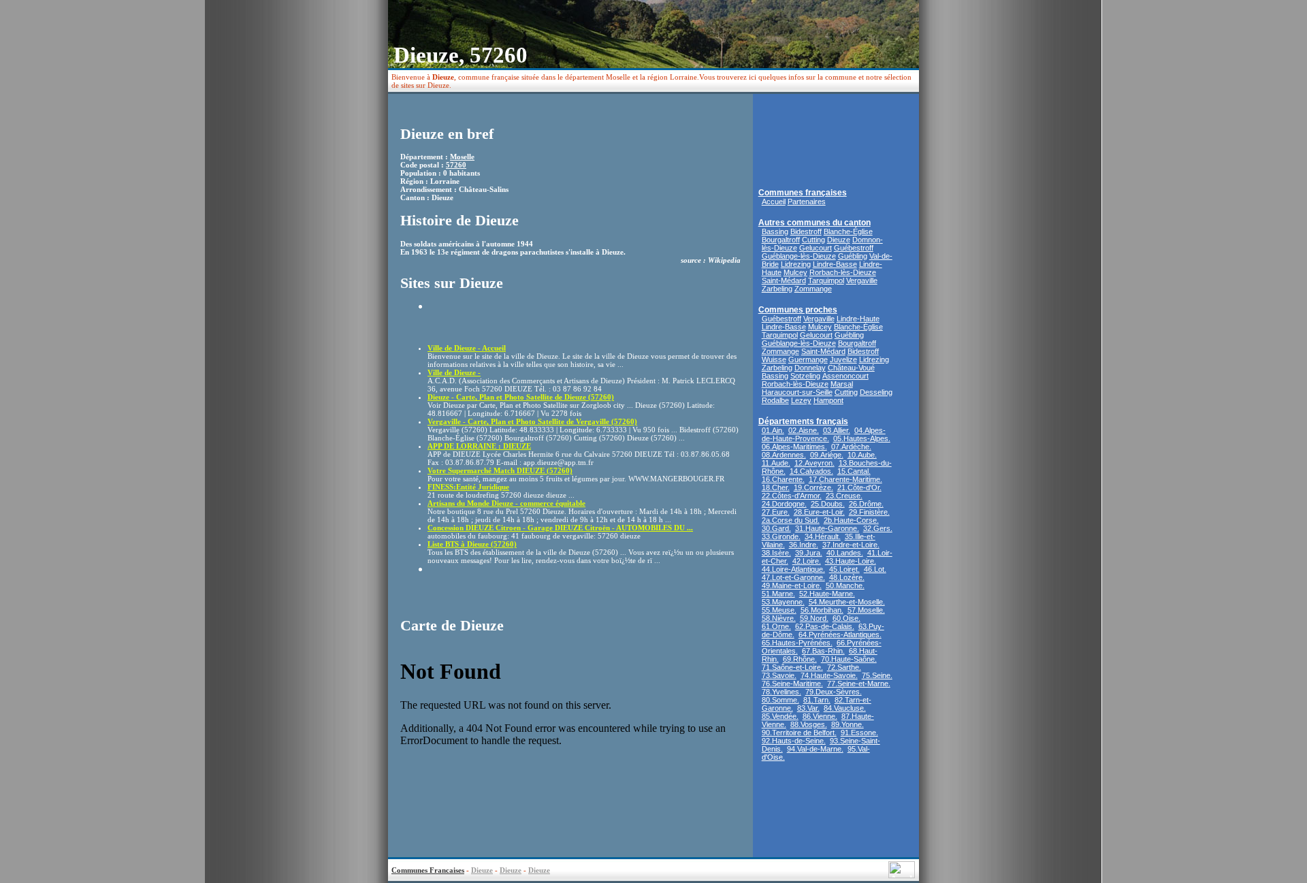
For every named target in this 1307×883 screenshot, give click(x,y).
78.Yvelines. (781, 692)
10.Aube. (862, 455)
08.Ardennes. (784, 455)
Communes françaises (802, 192)
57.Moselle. (866, 610)
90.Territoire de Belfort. (799, 732)
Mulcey (795, 272)
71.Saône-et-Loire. (792, 667)
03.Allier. (836, 430)
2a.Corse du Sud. (791, 520)
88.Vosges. (808, 724)
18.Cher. (776, 487)
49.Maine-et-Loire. (792, 585)
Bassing (775, 231)
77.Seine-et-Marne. (858, 683)
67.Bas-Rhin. (823, 651)
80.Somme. (780, 700)
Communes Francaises (427, 870)
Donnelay (810, 368)
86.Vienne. (820, 716)
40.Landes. (844, 553)
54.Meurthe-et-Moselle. (847, 602)
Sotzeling (805, 376)
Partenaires (807, 201)
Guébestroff (853, 248)
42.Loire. (806, 561)
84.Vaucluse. (845, 708)
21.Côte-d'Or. (859, 487)
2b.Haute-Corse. (851, 520)
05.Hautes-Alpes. (861, 438)
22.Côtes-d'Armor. (792, 496)
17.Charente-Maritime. (845, 479)
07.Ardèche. (851, 447)
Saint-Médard (784, 280)
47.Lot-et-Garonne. (793, 577)
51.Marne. (778, 594)
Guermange (808, 359)
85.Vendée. (780, 716)
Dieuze (838, 240)
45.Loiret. (844, 569)
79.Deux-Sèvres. (833, 692)
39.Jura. (808, 553)
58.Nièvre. (779, 618)
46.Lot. (875, 569)
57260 (456, 165)
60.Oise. (846, 618)
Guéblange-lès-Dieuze (799, 256)
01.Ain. (773, 430)
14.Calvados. (811, 471)
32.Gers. (877, 528)
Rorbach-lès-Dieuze (842, 272)
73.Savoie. (779, 675)
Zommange (813, 289)
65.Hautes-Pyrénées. (797, 643)
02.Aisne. (803, 430)
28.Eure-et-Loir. (819, 512)
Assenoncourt (845, 376)
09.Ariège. (826, 455)
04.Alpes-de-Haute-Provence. (824, 434)
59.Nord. (814, 618)
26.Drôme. (866, 504)
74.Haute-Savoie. (829, 675)
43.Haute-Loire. (850, 561)
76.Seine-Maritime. (792, 683)
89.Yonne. (847, 724)
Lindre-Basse (835, 264)
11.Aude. (776, 463)
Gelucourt (815, 248)
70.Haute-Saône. (849, 659)
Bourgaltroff (781, 240)
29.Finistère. (869, 512)
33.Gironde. (781, 536)
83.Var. (808, 708)
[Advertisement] (507, 322)
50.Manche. (845, 585)
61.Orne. (776, 626)
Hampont (828, 400)
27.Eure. (776, 512)
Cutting (813, 240)
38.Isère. (776, 553)
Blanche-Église (848, 231)
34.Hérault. (823, 536)
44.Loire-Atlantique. (793, 569)
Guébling (852, 256)
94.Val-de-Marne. (815, 749)
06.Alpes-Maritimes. (794, 447)
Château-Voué (851, 368)
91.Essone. (859, 732)
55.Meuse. (779, 610)
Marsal (841, 384)
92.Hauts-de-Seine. (794, 741)
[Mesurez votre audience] (901, 874)
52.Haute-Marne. (827, 594)
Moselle (462, 156)
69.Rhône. (800, 659)
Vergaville (861, 280)
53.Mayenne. (783, 602)
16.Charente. (783, 479)
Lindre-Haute (858, 319)
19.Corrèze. (813, 487)
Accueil (774, 201)
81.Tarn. (816, 700)
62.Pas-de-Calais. (824, 626)
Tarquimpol (826, 280)
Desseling (876, 392)
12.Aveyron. (814, 463)
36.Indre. (803, 545)
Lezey (801, 400)
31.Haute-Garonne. (827, 528)
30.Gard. (776, 528)
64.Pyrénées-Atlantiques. (840, 634)
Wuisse (774, 359)
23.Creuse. (844, 496)
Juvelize (843, 359)
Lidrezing (796, 264)
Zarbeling (777, 289)
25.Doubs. (828, 504)
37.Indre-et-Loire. (851, 545)
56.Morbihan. (822, 610)
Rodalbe (775, 400)
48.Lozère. (847, 577)
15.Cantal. (854, 471)
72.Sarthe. (844, 667)
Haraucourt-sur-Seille (797, 392)
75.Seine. (877, 675)
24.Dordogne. (784, 504)
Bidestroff (806, 231)
